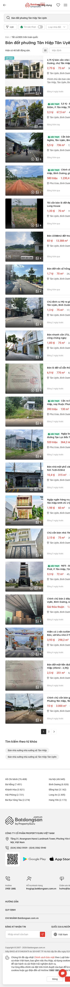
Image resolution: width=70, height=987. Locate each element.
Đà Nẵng (13, 784)
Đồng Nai (57, 789)
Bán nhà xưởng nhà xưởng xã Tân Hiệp (27, 750)
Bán (7, 37)
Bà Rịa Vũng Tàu (17, 799)
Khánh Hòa (15, 789)
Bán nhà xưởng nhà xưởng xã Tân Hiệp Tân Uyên (32, 756)
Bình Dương (59, 784)
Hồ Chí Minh (16, 779)
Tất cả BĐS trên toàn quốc (25, 37)
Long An (57, 794)
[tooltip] (45, 50)
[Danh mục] (4, 5)
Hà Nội (57, 779)
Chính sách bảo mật (44, 957)
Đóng (55, 979)
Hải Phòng (14, 794)
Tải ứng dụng (44, 5)
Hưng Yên (58, 799)
